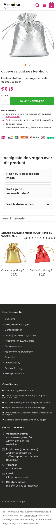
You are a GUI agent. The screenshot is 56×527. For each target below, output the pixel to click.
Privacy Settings (14, 368)
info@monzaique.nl (17, 477)
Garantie (10, 357)
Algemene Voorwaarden (19, 351)
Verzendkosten (13, 329)
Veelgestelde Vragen (17, 324)
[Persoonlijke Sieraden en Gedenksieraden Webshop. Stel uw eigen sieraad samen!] (12, 5)
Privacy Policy (12, 362)
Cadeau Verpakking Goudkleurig (13, 270)
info (15, 397)
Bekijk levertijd (13, 116)
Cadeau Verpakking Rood (42, 270)
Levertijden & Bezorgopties (20, 335)
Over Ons (10, 319)
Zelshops (20, 501)
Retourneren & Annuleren (19, 340)
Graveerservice (13, 346)
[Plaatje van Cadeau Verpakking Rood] (42, 253)
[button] (44, 5)
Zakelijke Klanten (14, 373)
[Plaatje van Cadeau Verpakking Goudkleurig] (13, 253)
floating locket (30, 515)
